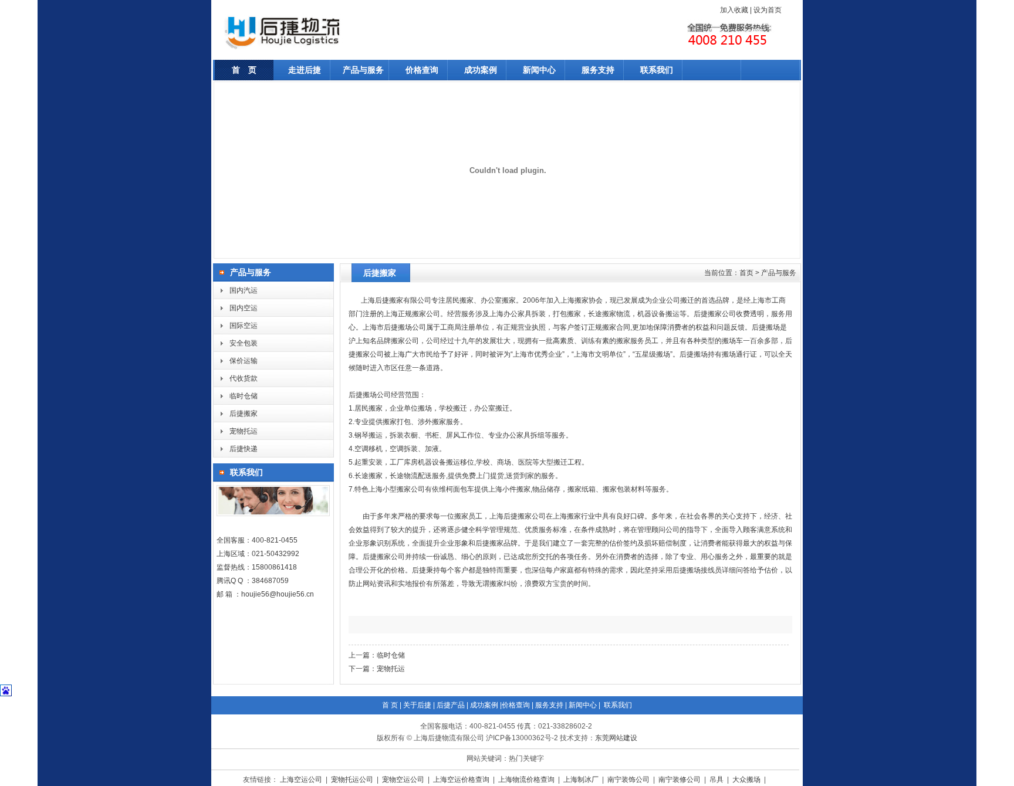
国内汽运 (243, 290)
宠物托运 (243, 431)
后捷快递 (243, 449)
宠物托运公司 (353, 779)
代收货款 (243, 378)
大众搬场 (747, 779)
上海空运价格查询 (462, 779)
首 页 (244, 69)
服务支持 (598, 69)
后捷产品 (451, 705)
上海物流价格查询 (527, 779)
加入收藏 (734, 10)
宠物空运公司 (404, 779)
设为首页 (767, 10)
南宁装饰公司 (629, 779)
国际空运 (243, 325)
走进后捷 (304, 69)
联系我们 (656, 69)
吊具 (717, 779)
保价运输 (243, 361)
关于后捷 (417, 705)
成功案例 (480, 69)
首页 (746, 273)
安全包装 (243, 343)
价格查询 (421, 69)
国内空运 (243, 308)
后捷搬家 (243, 413)
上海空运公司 (302, 779)
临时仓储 (243, 396)
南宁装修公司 (680, 779)
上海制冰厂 (581, 779)
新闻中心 (539, 69)
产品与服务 (363, 69)
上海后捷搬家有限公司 (396, 300)
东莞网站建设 (616, 738)
